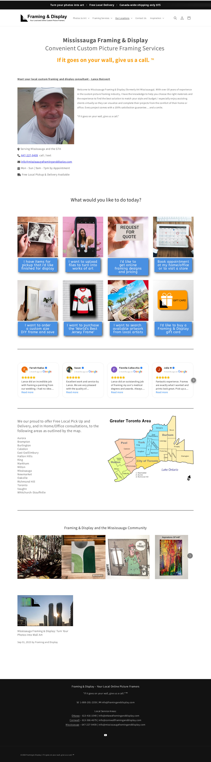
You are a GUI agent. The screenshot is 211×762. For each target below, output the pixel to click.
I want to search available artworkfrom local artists (128, 328)
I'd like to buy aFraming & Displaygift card (173, 328)
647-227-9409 (29, 155)
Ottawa (76, 715)
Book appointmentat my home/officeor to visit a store (173, 265)
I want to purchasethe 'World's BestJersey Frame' (83, 328)
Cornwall (75, 720)
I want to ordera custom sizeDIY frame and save (37, 328)
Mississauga (72, 724)
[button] (81, 18)
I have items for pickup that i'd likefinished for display (37, 265)
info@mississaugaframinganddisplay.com (46, 161)
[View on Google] (24, 369)
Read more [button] (27, 392)
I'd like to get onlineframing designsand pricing (128, 267)
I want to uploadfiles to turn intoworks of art (83, 265)
